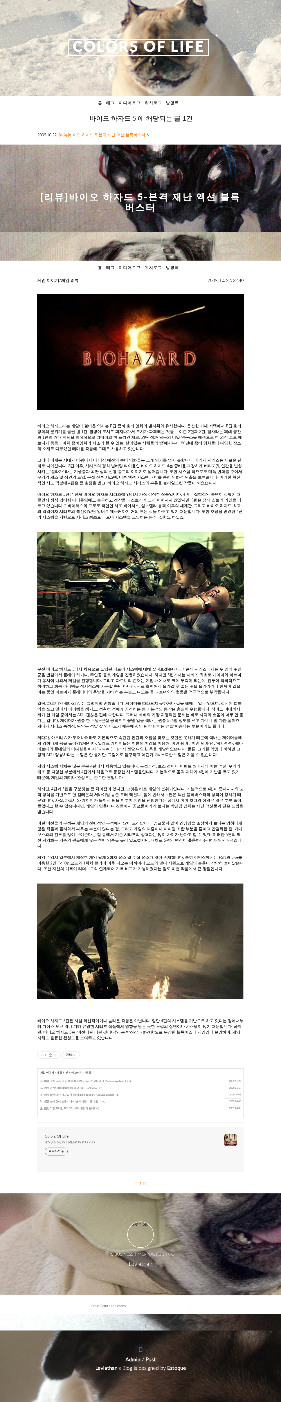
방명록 (172, 103)
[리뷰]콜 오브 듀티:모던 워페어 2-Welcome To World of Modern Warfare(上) (84, 1081)
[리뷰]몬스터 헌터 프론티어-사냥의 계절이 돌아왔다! (70, 1101)
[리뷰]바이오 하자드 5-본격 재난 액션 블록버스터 (102, 135)
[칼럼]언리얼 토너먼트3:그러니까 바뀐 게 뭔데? (67, 1108)
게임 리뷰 (62, 1072)
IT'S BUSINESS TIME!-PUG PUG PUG (70, 1142)
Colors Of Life (139, 47)
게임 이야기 (47, 1072)
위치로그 (153, 103)
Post (151, 1359)
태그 (110, 103)
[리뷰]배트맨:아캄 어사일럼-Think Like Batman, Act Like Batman (77, 1094)
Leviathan (106, 1368)
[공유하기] (50, 1055)
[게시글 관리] (56, 1055)
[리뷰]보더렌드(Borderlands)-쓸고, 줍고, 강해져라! (69, 1088)
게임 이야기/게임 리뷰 (58, 281)
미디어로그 (130, 103)
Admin (132, 1359)
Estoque (176, 1368)
